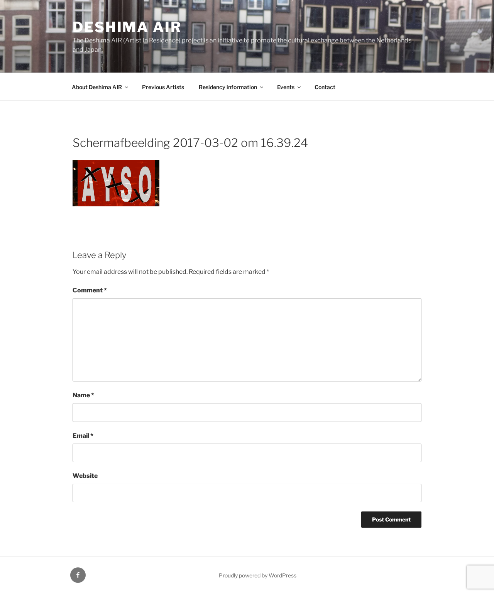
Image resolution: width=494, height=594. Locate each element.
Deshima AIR (127, 27)
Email (83, 435)
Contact (325, 87)
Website (85, 475)
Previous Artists (163, 87)
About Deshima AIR (97, 87)
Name (83, 395)
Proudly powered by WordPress (257, 575)
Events (285, 87)
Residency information (228, 87)
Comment (90, 290)
